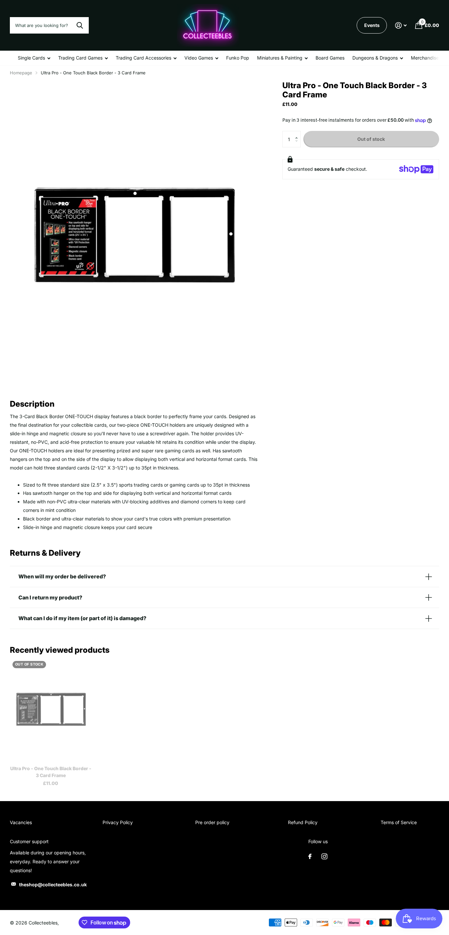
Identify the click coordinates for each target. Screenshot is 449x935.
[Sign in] (401, 25)
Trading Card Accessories (143, 58)
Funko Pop (237, 58)
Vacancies (21, 822)
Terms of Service (399, 822)
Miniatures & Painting (279, 58)
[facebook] (310, 856)
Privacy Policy (118, 822)
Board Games (330, 58)
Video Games (198, 58)
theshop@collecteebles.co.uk (53, 884)
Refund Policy (303, 822)
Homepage (21, 72)
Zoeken (80, 25)
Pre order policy (212, 822)
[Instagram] (324, 856)
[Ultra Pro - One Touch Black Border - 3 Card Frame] (50, 709)
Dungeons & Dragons (375, 58)
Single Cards (31, 58)
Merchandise (425, 58)
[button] (298, 133)
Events (372, 25)
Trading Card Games (80, 58)
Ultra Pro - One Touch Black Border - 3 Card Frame (50, 772)
